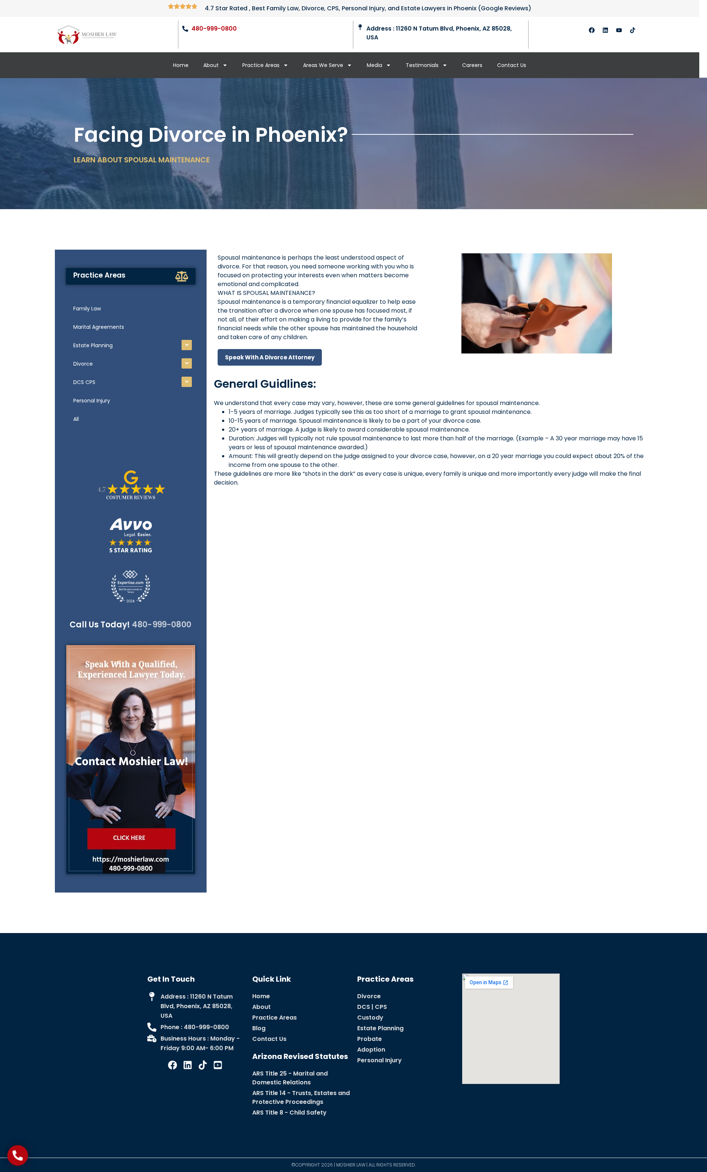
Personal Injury (91, 400)
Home (181, 65)
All (76, 419)
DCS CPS (84, 382)
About (211, 65)
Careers (472, 65)
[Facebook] (592, 30)
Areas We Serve (323, 65)
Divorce (83, 363)
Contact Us (511, 65)
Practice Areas (260, 65)
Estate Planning (93, 345)
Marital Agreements (98, 327)
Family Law (87, 308)
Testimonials (422, 65)
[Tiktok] (633, 30)
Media (374, 65)
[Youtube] (619, 30)
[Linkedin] (605, 30)
